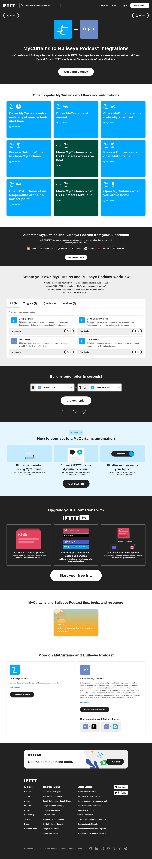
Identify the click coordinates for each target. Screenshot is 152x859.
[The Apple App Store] (121, 787)
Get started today (76, 71)
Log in (125, 5)
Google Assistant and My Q (53, 806)
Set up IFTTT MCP (76, 257)
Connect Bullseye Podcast (94, 709)
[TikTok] (120, 848)
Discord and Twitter (50, 833)
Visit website (15, 688)
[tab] (13, 303)
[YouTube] (108, 848)
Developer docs (30, 829)
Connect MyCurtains (22, 694)
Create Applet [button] (76, 400)
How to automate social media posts (91, 829)
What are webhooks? (85, 815)
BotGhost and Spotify (51, 810)
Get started (139, 5)
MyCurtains (36, 48)
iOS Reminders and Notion (53, 819)
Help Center (29, 810)
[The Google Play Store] (121, 793)
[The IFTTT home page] (9, 5)
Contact (63, 848)
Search (27, 819)
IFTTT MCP (28, 806)
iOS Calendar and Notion (52, 796)
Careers (39, 848)
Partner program (50, 848)
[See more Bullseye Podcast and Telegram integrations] (111, 727)
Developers (28, 848)
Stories (27, 796)
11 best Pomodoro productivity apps (91, 819)
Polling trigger (26, 343)
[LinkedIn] (96, 848)
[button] (76, 484)
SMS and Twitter (49, 815)
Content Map (29, 815)
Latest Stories (84, 787)
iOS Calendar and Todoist (53, 824)
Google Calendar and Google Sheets (57, 801)
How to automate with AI (86, 792)
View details (16, 331)
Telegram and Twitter (51, 829)
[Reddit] (126, 848)
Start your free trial (76, 575)
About (79, 848)
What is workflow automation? (89, 806)
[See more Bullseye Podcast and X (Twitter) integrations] (90, 727)
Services (27, 792)
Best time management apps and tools (92, 801)
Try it (69, 331)
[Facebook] (90, 848)
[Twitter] (114, 848)
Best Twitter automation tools (88, 796)
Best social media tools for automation (92, 833)
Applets (27, 801)
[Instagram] (102, 848)
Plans (115, 5)
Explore (104, 5)
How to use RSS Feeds (86, 810)
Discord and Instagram (52, 792)
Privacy (71, 848)
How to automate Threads (87, 824)
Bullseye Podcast (78, 48)
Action (23, 322)
